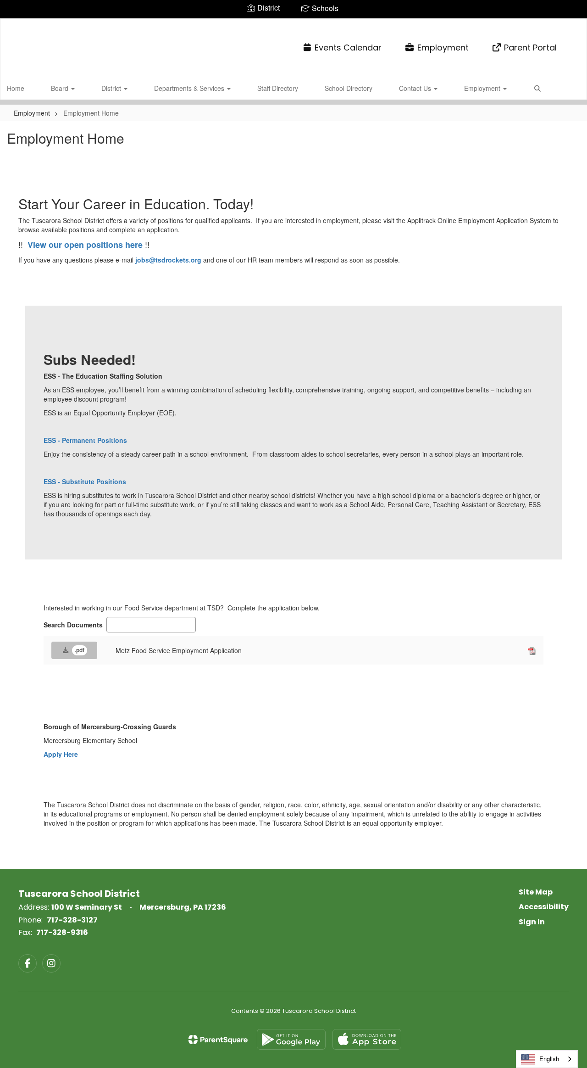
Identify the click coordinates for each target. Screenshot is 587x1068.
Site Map (536, 892)
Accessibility (544, 906)
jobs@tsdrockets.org (168, 259)
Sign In (532, 922)
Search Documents (73, 624)
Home (15, 88)
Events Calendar (348, 47)
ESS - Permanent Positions (85, 440)
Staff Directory (277, 88)
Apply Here (61, 754)
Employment (443, 47)
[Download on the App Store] (366, 1039)
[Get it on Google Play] (291, 1039)
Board (60, 88)
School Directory (348, 88)
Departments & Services (190, 88)
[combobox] (547, 1059)
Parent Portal (530, 47)
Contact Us (416, 88)
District (112, 88)
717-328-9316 (62, 932)
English (549, 1058)
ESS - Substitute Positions (85, 481)
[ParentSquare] (218, 1039)
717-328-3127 (72, 920)
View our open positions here (85, 245)
